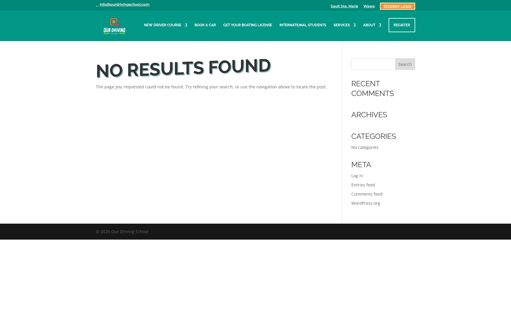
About (369, 25)
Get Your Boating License (247, 25)
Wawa (369, 6)
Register (402, 25)
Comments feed (367, 194)
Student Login (398, 6)
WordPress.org (365, 203)
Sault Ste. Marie (344, 6)
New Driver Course (162, 25)
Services (342, 25)
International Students (302, 25)
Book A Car (205, 25)
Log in (357, 175)
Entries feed (363, 185)
